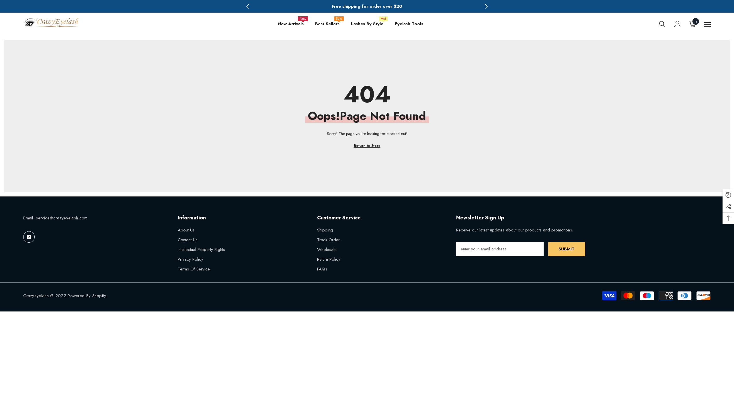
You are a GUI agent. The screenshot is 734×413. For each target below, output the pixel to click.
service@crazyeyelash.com (61, 218)
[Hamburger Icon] (707, 24)
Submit (567, 249)
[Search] (662, 24)
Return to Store (367, 145)
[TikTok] (29, 237)
